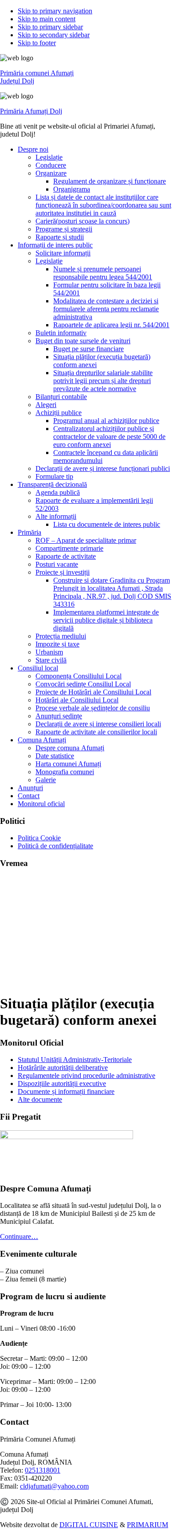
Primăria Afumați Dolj (31, 111)
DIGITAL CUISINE (88, 1524)
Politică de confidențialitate (55, 846)
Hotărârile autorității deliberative (63, 1067)
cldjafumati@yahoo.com (54, 1486)
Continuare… (19, 1236)
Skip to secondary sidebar (54, 35)
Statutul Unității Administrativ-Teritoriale (75, 1059)
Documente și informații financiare (66, 1091)
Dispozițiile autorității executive (62, 1083)
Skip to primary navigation (55, 11)
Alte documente (40, 1099)
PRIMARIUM (147, 1524)
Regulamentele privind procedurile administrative (86, 1075)
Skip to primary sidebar (50, 27)
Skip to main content (46, 19)
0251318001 (42, 1470)
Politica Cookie (39, 838)
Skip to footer (37, 43)
